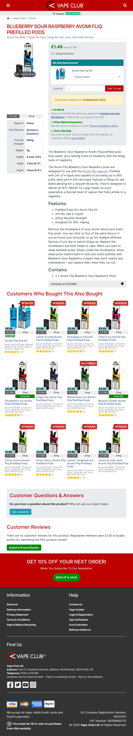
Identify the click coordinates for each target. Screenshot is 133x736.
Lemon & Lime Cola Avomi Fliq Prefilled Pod (113, 462)
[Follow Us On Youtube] (26, 684)
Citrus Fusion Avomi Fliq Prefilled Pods (17, 462)
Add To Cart (114, 88)
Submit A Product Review (24, 547)
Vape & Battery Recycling (21, 624)
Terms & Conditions (18, 619)
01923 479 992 (30, 673)
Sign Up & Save (66, 577)
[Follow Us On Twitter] (18, 684)
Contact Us (75, 604)
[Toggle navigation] (8, 5)
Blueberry (32, 129)
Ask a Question (20, 511)
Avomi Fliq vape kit (95, 171)
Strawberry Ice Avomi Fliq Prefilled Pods (18, 402)
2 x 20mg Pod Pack (62, 53)
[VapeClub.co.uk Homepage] (8, 18)
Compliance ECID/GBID (64, 283)
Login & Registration (81, 614)
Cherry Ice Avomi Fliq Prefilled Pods (111, 338)
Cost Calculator (78, 624)
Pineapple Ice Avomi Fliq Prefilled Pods (80, 338)
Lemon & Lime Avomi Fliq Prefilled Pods (49, 338)
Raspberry (32, 133)
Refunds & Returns (80, 629)
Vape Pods (19, 18)
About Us (12, 604)
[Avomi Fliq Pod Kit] (60, 73)
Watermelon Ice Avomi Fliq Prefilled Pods (81, 398)
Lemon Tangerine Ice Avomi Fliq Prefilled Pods (80, 463)
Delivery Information (19, 609)
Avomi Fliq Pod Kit (82, 70)
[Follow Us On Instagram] (33, 684)
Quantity (58, 88)
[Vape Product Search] (125, 5)
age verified (78, 138)
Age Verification (78, 619)
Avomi (32, 18)
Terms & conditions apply (103, 125)
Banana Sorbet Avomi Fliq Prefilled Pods (112, 402)
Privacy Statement (17, 614)
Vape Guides (76, 609)
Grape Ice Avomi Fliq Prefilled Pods (49, 398)
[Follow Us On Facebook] (10, 684)
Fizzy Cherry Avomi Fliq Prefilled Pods (51, 462)
